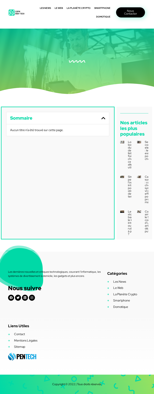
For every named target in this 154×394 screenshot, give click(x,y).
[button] (103, 118)
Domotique (103, 16)
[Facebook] (11, 298)
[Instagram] (32, 298)
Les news (45, 8)
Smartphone (102, 8)
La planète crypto (79, 8)
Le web (59, 8)
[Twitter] (18, 298)
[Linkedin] (25, 298)
